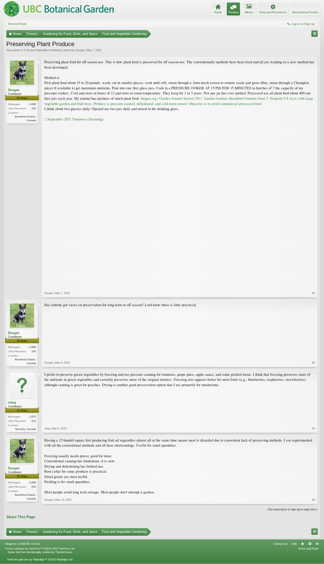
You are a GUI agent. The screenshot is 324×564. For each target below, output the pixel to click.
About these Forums (305, 12)
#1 (313, 293)
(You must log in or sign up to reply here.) (292, 509)
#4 (313, 499)
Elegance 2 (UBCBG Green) (22, 543)
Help (294, 543)
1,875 (32, 416)
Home (302, 544)
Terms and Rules (308, 548)
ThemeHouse (63, 552)
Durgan (80, 50)
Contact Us (281, 543)
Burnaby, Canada (25, 429)
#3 (313, 428)
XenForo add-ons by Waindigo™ (27, 559)
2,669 (32, 104)
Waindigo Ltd (64, 559)
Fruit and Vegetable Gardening (42, 50)
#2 (313, 362)
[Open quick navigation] (314, 33)
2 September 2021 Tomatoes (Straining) (74, 119)
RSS (317, 544)
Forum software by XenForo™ (40, 548)
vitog (12, 402)
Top (310, 544)
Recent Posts (17, 24)
